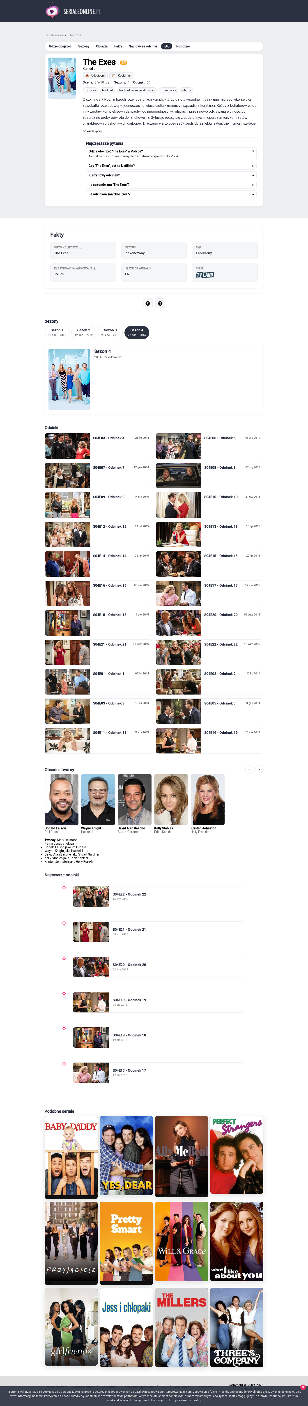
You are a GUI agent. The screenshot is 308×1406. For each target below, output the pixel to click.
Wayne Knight (91, 828)
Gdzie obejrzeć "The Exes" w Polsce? (116, 151)
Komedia (89, 68)
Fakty (118, 46)
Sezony (83, 46)
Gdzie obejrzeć (60, 46)
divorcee (90, 90)
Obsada (102, 46)
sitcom (186, 90)
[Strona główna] (74, 11)
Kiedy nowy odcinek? (104, 175)
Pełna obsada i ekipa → (61, 843)
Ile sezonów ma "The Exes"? (109, 185)
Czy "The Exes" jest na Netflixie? (112, 166)
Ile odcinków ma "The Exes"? (110, 194)
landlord (107, 90)
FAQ (167, 46)
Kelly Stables (163, 828)
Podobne (183, 46)
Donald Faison (55, 828)
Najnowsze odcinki (143, 46)
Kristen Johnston (203, 828)
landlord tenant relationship (137, 90)
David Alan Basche (131, 828)
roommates (168, 90)
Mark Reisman (67, 840)
